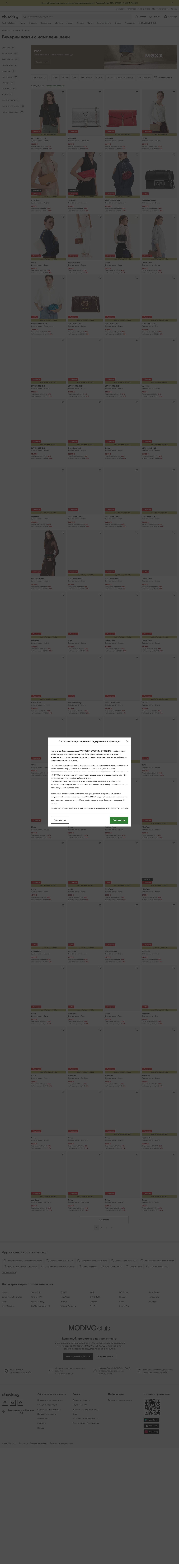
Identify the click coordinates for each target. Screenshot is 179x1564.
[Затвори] (127, 741)
